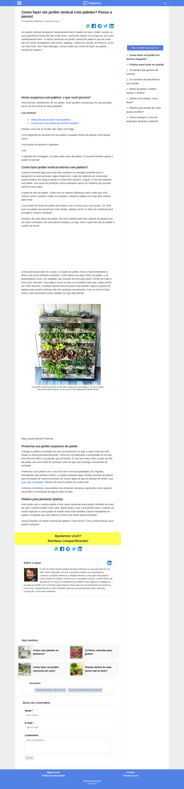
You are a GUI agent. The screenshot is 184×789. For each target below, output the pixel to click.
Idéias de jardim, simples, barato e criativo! (141, 90)
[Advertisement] (67, 73)
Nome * (29, 710)
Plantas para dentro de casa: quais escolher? (143, 109)
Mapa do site (53, 772)
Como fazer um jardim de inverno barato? (55, 123)
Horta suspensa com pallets (50, 690)
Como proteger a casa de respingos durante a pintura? (142, 119)
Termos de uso (130, 776)
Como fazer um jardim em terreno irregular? (143, 57)
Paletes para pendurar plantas (85, 690)
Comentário (31, 735)
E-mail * (29, 723)
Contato (130, 772)
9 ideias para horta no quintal (146, 64)
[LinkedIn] (109, 563)
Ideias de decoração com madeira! (51, 119)
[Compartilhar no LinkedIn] (111, 26)
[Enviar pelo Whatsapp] (88, 26)
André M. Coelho (52, 21)
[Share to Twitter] (105, 26)
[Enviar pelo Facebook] (94, 26)
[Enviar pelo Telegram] (100, 26)
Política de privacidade (53, 776)
